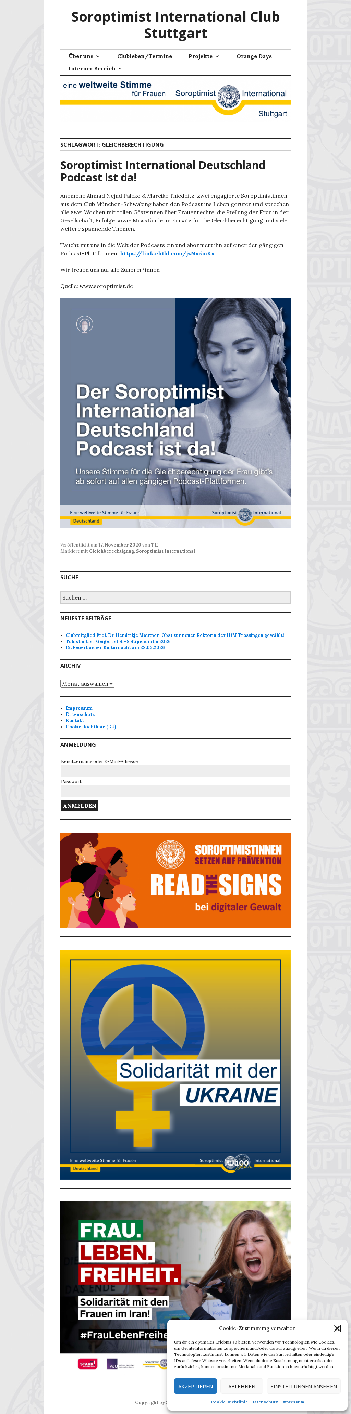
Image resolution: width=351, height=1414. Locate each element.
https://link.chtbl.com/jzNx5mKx (167, 253)
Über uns (81, 56)
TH (154, 545)
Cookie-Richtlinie (229, 1401)
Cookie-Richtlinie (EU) (91, 727)
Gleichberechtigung (111, 551)
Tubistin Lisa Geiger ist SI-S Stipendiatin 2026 (118, 641)
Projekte (201, 56)
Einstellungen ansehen (303, 1386)
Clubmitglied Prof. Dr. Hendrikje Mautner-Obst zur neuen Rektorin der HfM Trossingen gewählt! (175, 635)
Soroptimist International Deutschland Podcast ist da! (162, 170)
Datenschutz (264, 1401)
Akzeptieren (195, 1386)
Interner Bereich (92, 68)
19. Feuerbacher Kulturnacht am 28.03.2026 (115, 648)
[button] (337, 1328)
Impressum (292, 1401)
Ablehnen (241, 1386)
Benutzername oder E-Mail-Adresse (99, 761)
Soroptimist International (165, 551)
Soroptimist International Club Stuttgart (175, 24)
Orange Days (254, 56)
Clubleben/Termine (144, 56)
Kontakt (75, 720)
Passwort (71, 781)
